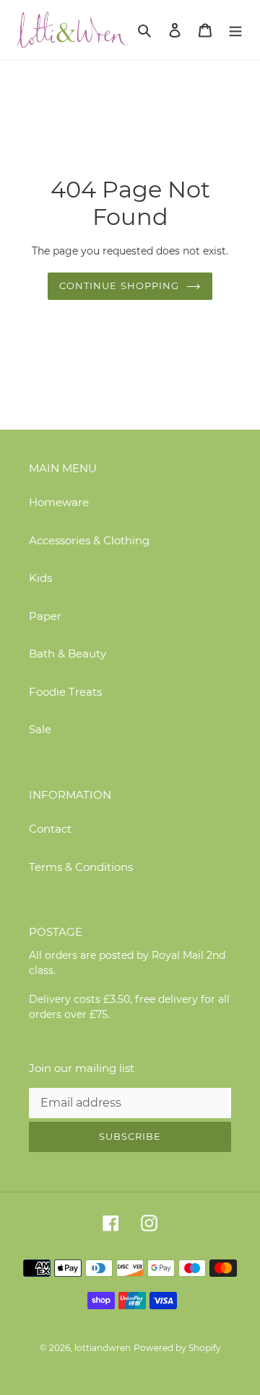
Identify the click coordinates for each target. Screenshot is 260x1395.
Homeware (59, 502)
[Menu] (235, 29)
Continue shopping (119, 285)
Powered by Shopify (177, 1347)
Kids (40, 578)
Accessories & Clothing (89, 540)
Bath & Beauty (67, 653)
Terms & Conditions (81, 867)
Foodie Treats (65, 692)
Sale (40, 729)
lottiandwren (102, 1347)
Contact (50, 829)
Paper (45, 616)
